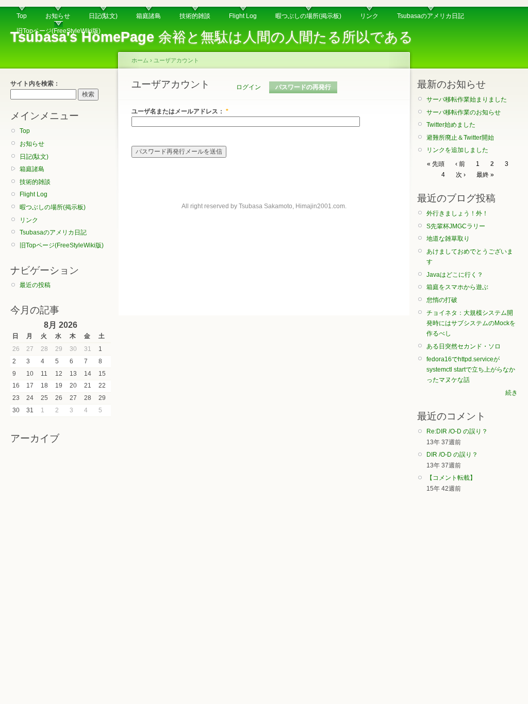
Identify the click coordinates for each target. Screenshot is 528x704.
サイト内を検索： (35, 83)
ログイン (248, 87)
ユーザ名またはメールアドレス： (179, 111)
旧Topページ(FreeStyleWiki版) (58, 31)
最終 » (485, 174)
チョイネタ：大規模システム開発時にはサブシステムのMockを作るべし (471, 323)
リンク (369, 16)
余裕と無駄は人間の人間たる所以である (211, 37)
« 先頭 (435, 163)
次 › (461, 174)
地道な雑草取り (448, 238)
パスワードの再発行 (303, 87)
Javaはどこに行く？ (454, 274)
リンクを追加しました (457, 150)
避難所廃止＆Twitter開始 (460, 137)
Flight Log (243, 16)
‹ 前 (460, 163)
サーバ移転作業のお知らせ (463, 112)
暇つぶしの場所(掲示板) (308, 16)
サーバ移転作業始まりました (466, 99)
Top (21, 16)
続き (511, 392)
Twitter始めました (450, 124)
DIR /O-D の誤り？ (452, 454)
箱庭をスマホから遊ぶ (457, 287)
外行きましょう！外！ (457, 213)
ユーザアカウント (176, 60)
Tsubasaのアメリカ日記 (430, 16)
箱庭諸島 (148, 16)
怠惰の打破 (441, 300)
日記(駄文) (103, 16)
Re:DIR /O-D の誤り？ (457, 431)
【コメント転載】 (451, 477)
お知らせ (57, 16)
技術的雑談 (194, 16)
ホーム (139, 60)
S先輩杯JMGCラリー (455, 226)
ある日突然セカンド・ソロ (463, 346)
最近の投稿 (35, 285)
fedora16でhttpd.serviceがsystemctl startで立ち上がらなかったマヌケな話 (470, 370)
